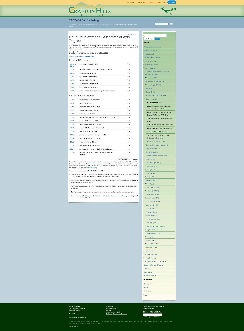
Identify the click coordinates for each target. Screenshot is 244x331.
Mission (151, 2)
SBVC (150, 312)
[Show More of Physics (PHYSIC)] (145, 215)
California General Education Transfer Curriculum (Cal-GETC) (157, 73)
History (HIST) (150, 177)
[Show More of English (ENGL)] (145, 158)
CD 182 (72, 84)
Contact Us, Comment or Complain (116, 314)
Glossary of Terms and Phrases (153, 265)
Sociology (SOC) (151, 237)
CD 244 (72, 138)
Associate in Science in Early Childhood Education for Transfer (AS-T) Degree (159, 107)
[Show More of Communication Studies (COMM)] (145, 141)
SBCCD (145, 312)
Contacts (146, 268)
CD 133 (72, 114)
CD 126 (72, 77)
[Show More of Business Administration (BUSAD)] (145, 95)
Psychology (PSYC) (151, 223)
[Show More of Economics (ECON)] (145, 151)
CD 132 (72, 80)
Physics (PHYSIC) (151, 216)
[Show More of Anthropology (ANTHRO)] (145, 84)
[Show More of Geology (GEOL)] (145, 169)
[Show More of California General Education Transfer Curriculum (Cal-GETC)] (145, 71)
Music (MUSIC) (150, 208)
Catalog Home (148, 284)
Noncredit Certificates (150, 254)
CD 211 (72, 135)
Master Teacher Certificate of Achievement (160, 125)
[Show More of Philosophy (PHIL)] (145, 211)
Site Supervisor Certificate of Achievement (159, 128)
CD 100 (72, 100)
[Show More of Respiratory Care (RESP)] (145, 232)
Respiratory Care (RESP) (153, 233)
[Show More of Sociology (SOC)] (145, 236)
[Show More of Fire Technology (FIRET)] (145, 162)
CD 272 (72, 152)
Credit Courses (149, 251)
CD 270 (72, 145)
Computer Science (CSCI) (154, 148)
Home (71, 24)
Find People (130, 2)
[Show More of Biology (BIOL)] (145, 91)
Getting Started (149, 54)
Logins (172, 2)
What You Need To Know (152, 57)
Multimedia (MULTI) (152, 205)
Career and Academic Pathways (81, 56)
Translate (157, 317)
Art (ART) (149, 88)
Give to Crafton (161, 2)
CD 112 (72, 69)
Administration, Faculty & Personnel (155, 261)
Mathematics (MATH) (152, 194)
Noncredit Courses (150, 258)
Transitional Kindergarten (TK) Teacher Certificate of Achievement (158, 136)
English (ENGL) (150, 159)
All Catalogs (147, 291)
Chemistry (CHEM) (151, 99)
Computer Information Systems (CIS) (157, 145)
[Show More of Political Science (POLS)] (145, 218)
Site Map (146, 287)
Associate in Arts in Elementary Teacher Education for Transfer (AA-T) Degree (159, 113)
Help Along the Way (150, 61)
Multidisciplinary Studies (153, 201)
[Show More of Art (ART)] (145, 88)
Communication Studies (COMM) (156, 141)
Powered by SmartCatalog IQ (75, 326)
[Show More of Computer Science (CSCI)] (145, 148)
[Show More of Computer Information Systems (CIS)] (145, 144)
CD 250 (72, 142)
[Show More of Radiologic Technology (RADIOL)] (145, 225)
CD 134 (72, 117)
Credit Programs (92, 24)
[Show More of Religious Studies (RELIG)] (145, 229)
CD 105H (72, 66)
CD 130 (72, 107)
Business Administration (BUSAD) (156, 95)
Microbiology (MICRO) (152, 198)
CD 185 (72, 128)
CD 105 (72, 64)
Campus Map (148, 272)
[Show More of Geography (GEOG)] (145, 165)
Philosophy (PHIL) (151, 212)
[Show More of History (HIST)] (145, 176)
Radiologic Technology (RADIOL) (156, 226)
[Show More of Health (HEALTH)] (145, 172)
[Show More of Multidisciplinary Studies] (145, 201)
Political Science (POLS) (153, 219)
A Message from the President (153, 47)
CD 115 (72, 73)
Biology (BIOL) (150, 92)
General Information (150, 50)
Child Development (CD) (106, 24)
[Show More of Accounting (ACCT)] (145, 77)
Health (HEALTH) (151, 173)
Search (157, 39)
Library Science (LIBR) (153, 187)
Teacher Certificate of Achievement (157, 132)
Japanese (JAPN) (151, 180)
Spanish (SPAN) (151, 240)
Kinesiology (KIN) (151, 184)
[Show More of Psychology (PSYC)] (145, 222)
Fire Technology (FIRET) (153, 163)
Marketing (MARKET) (152, 191)
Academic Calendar (150, 276)
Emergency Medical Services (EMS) (157, 156)
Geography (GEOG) (152, 166)
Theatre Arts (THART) (152, 244)
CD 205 (72, 87)
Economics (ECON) (152, 152)
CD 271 (72, 149)
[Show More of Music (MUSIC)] (145, 208)
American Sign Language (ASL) (155, 81)
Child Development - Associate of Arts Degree (159, 120)
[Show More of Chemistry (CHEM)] (145, 98)
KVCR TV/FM (157, 312)
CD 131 (72, 110)
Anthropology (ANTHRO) (153, 85)
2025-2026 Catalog (80, 24)
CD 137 (72, 124)
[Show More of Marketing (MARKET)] (145, 190)
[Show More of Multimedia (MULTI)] (145, 204)
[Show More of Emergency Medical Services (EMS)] (145, 155)
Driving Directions (111, 308)
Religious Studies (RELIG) (154, 230)
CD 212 (72, 91)
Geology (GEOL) (151, 170)
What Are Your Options (151, 65)
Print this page (131, 34)
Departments (141, 2)
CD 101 (72, 103)
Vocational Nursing (151, 247)
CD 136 (72, 121)
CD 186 (72, 131)
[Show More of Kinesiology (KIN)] (145, 183)
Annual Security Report (113, 312)
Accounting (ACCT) (152, 78)
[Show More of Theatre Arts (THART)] (145, 243)
